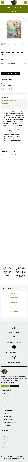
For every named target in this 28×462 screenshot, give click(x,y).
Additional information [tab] (9, 100)
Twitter (6, 440)
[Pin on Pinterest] (13, 89)
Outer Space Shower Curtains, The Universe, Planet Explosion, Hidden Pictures (7, 271)
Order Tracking (7, 425)
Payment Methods (8, 416)
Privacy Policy (7, 396)
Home (8, 7)
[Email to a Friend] (10, 89)
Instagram (7, 437)
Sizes (2, 63)
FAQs (5, 413)
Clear (25, 60)
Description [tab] (5, 97)
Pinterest (7, 443)
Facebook (6, 433)
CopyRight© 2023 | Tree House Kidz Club (11, 456)
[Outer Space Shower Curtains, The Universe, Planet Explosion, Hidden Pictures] (7, 210)
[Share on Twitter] (8, 89)
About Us (6, 393)
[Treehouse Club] (14, 2)
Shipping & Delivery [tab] (8, 106)
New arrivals (16, 7)
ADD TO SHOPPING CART (10, 73)
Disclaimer (6, 403)
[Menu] (2, 2)
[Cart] (25, 2)
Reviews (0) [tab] (5, 103)
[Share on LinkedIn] (16, 89)
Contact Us (6, 406)
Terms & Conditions (8, 400)
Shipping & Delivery (8, 419)
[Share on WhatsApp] (2, 89)
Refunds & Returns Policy (10, 422)
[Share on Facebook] (5, 89)
